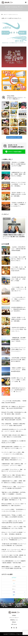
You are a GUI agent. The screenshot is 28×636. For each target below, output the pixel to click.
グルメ (14, 580)
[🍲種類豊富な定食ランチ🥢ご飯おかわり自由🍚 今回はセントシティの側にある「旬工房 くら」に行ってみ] (14, 131)
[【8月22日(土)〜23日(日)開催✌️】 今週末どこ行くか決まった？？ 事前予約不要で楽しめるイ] (14, 105)
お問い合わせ (14, 624)
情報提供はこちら (14, 620)
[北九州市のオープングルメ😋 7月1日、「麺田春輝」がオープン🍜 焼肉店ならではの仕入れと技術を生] (5, 114)
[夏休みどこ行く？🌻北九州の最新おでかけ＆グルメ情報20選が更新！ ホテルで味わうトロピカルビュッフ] (22, 114)
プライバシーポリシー (14, 617)
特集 (14, 592)
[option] (7, 603)
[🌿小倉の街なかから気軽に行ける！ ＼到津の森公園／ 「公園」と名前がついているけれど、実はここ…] (5, 105)
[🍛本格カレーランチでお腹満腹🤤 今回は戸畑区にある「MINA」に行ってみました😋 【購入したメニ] (22, 122)
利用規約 (14, 615)
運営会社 (14, 622)
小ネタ (14, 586)
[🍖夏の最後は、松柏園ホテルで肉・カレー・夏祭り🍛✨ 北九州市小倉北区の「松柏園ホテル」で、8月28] (5, 131)
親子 (14, 595)
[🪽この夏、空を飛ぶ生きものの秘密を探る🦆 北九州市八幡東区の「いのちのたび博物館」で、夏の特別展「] (22, 131)
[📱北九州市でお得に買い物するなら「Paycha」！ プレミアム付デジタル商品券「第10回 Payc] (14, 114)
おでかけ (14, 577)
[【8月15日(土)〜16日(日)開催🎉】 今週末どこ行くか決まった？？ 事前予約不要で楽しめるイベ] (5, 122)
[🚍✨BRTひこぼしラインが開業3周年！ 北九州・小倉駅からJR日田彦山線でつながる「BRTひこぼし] (22, 105)
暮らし (14, 589)
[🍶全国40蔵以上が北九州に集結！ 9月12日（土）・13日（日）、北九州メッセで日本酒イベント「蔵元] (14, 122)
